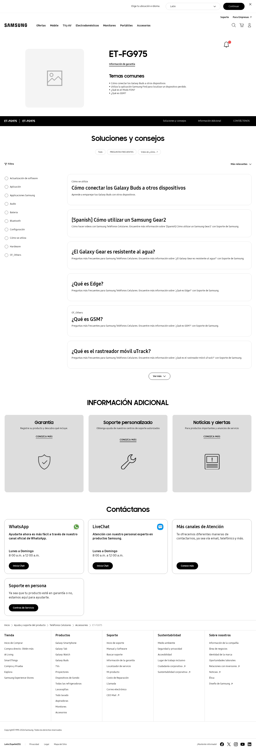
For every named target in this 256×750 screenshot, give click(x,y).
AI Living (8, 654)
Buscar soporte (115, 654)
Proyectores (62, 672)
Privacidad (34, 744)
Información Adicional (209, 120)
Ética (211, 677)
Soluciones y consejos (174, 120)
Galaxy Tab (61, 648)
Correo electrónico (117, 689)
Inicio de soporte (115, 643)
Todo (100, 152)
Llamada (111, 683)
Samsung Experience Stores (19, 677)
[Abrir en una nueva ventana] (222, 744)
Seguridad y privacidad (170, 648)
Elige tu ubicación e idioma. (145, 6)
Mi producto (113, 672)
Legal (46, 744)
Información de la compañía (224, 643)
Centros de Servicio (23, 607)
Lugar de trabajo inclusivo (171, 660)
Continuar (234, 6)
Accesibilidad (165, 654)
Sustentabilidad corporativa (173, 672)
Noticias (213, 672)
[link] (226, 44)
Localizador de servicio (119, 666)
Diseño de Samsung (220, 683)
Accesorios (61, 712)
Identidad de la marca (220, 654)
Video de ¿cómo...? (149, 152)
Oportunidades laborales (222, 660)
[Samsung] (16, 25)
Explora (8, 672)
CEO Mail (112, 695)
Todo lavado (61, 695)
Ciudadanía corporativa (170, 666)
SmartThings (11, 660)
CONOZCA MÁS (44, 436)
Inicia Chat (19, 565)
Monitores (60, 706)
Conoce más (187, 565)
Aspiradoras (61, 700)
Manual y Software (117, 648)
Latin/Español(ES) (12, 744)
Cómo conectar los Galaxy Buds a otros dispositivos (138, 83)
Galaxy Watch (62, 654)
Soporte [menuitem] (224, 17)
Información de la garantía (121, 660)
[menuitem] (41, 26)
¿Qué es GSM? (118, 93)
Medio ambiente (166, 643)
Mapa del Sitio (60, 744)
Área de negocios (218, 648)
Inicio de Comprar (13, 643)
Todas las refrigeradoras (68, 683)
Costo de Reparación (118, 677)
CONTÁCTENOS (241, 120)
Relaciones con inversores (223, 666)
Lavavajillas (61, 689)
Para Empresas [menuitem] (241, 17)
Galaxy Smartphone (65, 643)
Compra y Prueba (13, 666)
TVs (57, 666)
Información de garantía (122, 64)
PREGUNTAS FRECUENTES (121, 152)
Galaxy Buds (62, 660)
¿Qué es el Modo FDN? (123, 89)
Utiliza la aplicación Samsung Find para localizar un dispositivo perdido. (148, 86)
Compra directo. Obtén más (19, 648)
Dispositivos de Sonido (67, 677)
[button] (159, 189)
